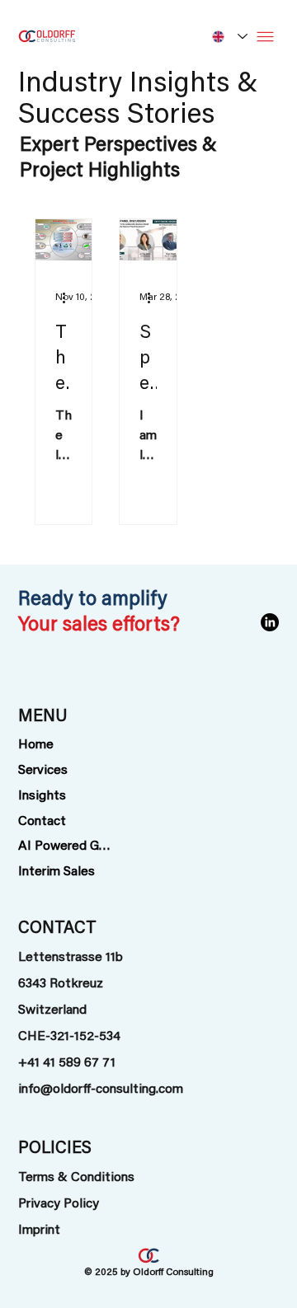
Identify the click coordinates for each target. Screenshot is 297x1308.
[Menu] (265, 36)
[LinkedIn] (270, 622)
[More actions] (69, 297)
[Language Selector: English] (226, 36)
